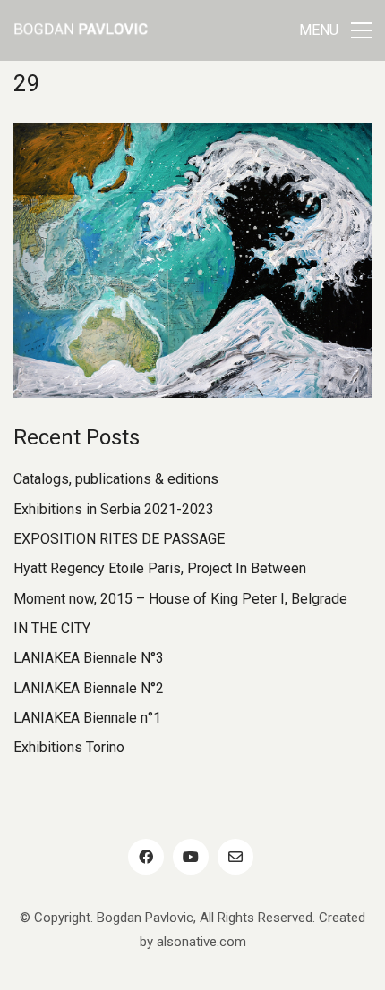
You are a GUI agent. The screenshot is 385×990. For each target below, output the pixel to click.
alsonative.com (201, 942)
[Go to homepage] (80, 30)
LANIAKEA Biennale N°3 (88, 657)
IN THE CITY (51, 628)
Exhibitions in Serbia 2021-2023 (113, 509)
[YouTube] (191, 857)
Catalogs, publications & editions (115, 478)
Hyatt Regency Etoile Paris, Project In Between (159, 568)
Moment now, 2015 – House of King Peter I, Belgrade (180, 598)
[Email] (235, 857)
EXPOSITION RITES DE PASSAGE (119, 538)
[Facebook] (146, 857)
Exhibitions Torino (68, 747)
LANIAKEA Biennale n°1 (87, 717)
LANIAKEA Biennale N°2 (88, 688)
